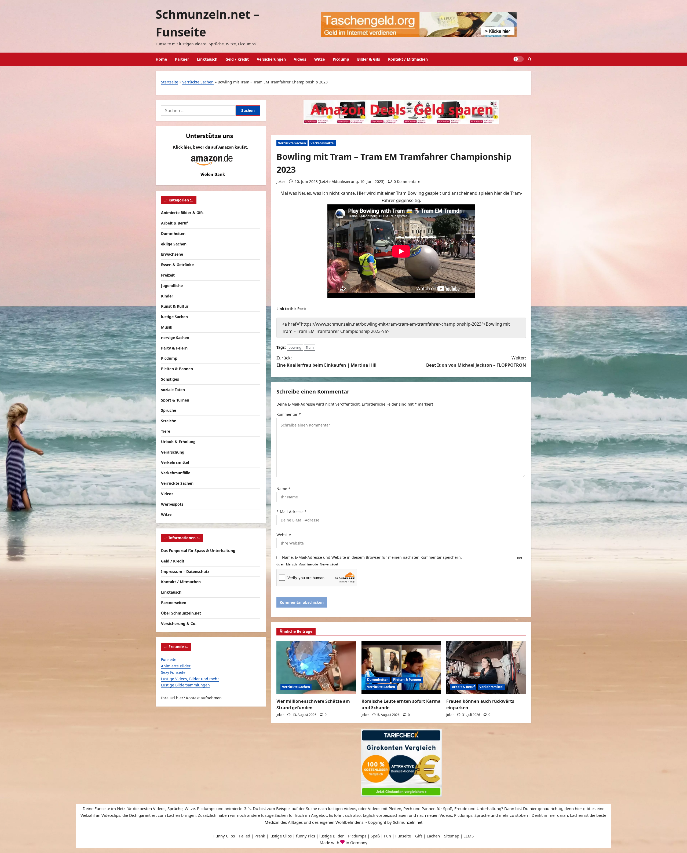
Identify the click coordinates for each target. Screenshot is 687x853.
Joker (280, 181)
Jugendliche (172, 285)
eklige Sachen (174, 244)
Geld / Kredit (237, 59)
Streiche (168, 420)
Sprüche (168, 410)
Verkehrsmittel (322, 143)
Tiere (165, 431)
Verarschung (172, 452)
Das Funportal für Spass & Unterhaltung (198, 550)
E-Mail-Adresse (291, 511)
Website (283, 534)
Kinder (167, 296)
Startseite (169, 81)
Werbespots (172, 504)
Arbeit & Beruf (463, 687)
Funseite (168, 659)
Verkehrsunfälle (175, 472)
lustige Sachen (174, 316)
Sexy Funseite (173, 672)
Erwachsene (172, 254)
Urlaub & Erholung (178, 441)
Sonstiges (170, 379)
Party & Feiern (174, 348)
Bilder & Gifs (368, 59)
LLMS (468, 836)
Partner (182, 59)
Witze (319, 59)
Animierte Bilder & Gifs (182, 212)
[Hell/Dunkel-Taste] (518, 59)
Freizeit (168, 275)
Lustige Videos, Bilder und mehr (190, 678)
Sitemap (451, 836)
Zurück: (326, 361)
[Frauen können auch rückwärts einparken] (486, 667)
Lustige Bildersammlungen (185, 684)
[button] (529, 59)
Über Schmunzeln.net (181, 613)
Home (161, 59)
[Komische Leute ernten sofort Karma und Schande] (401, 667)
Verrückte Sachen (198, 81)
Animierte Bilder (176, 665)
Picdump (341, 59)
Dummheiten (378, 679)
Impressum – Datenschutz (185, 571)
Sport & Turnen (175, 400)
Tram (310, 347)
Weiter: (476, 361)
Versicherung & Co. (178, 623)
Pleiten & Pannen (407, 679)
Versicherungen (271, 59)
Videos (300, 59)
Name (283, 488)
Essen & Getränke (177, 264)
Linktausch (207, 59)
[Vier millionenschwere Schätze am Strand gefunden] (316, 667)
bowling (294, 347)
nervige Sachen (175, 337)
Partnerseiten (173, 602)
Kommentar (288, 414)
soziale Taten (173, 389)
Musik (166, 327)
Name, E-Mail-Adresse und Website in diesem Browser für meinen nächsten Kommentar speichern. (372, 557)
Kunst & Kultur (174, 306)
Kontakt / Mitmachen (408, 59)
